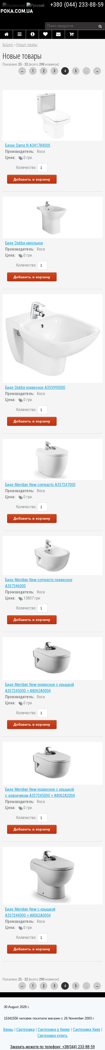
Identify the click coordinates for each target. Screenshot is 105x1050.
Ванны (8, 1029)
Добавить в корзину (32, 179)
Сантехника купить (52, 1035)
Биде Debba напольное (24, 243)
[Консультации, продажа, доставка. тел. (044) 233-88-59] (20, 11)
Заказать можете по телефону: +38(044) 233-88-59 (52, 1046)
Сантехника (25, 1029)
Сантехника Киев (86, 1029)
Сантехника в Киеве (54, 1029)
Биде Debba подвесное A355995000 (35, 387)
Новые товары (26, 44)
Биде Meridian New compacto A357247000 (40, 484)
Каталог (8, 44)
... (86, 71)
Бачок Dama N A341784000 (27, 145)
